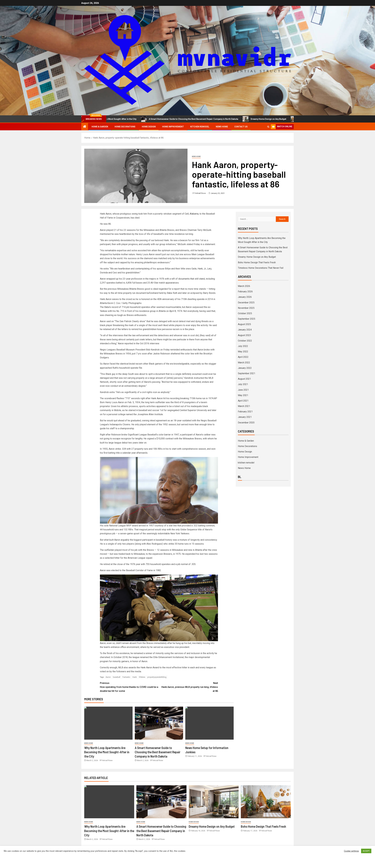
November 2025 (246, 308)
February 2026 (245, 291)
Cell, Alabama (191, 213)
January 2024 (245, 329)
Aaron (108, 677)
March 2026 (244, 286)
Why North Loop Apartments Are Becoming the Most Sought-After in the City (106, 752)
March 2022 (244, 362)
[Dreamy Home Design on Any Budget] (214, 801)
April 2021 (243, 400)
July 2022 (243, 346)
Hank (134, 677)
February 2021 (245, 411)
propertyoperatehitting (156, 677)
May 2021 (243, 395)
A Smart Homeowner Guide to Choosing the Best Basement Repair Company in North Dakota (148, 119)
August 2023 (244, 335)
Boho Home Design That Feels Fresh (271, 119)
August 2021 (244, 378)
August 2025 (244, 324)
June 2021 (243, 389)
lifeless (142, 677)
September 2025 (246, 318)
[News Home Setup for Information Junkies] (209, 723)
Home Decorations (125, 126)
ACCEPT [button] (366, 851)
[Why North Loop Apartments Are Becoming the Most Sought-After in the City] (108, 723)
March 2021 (244, 406)
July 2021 (243, 384)
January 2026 (245, 297)
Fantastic (126, 677)
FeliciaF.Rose (200, 193)
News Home (222, 126)
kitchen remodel (199, 126)
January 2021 (245, 417)
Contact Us (241, 126)
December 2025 (246, 302)
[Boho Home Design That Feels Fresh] (266, 801)
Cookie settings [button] (351, 851)
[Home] (84, 127)
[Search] (268, 127)
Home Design (149, 126)
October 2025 (245, 313)
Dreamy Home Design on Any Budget (223, 119)
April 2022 (243, 357)
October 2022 (245, 340)
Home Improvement (173, 126)
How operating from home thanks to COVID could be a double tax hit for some (129, 687)
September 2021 (246, 373)
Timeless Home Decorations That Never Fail (260, 268)
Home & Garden (100, 126)
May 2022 (243, 351)
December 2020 (246, 422)
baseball (116, 677)
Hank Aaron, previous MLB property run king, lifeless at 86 (189, 687)
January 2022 (245, 368)
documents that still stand (191, 278)
